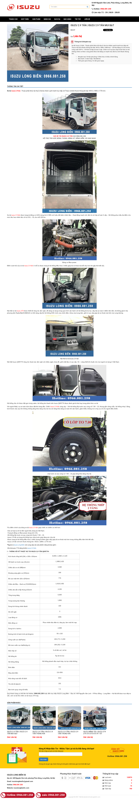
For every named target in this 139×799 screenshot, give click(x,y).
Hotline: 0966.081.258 (19, 794)
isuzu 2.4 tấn (31, 548)
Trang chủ (13, 19)
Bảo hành (67, 19)
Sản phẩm (36, 19)
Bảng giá (47, 19)
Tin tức (78, 19)
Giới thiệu (25, 19)
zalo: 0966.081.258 (53, 794)
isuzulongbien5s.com (21, 788)
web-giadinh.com (95, 797)
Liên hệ (87, 19)
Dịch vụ (57, 19)
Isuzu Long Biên (19, 545)
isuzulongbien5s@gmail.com (22, 781)
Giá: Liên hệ (12, 737)
